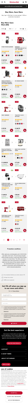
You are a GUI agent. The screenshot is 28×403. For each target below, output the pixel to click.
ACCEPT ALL (14, 392)
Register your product (14, 343)
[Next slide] (12, 40)
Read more (6, 311)
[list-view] (25, 29)
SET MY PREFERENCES (14, 400)
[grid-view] (23, 29)
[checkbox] (2, 307)
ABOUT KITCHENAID (8, 358)
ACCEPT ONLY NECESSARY (14, 396)
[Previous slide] (2, 40)
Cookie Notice (20, 383)
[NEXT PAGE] (23, 239)
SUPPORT (4, 349)
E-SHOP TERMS (6, 354)
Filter (2, 28)
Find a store (6, 364)
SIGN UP (15, 323)
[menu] (2, 2)
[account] (23, 2)
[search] (5, 2)
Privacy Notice (11, 386)
